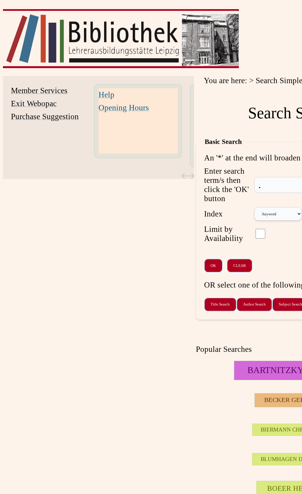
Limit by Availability (223, 234)
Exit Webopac (34, 103)
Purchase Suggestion (45, 116)
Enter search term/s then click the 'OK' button (226, 185)
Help (106, 94)
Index (213, 213)
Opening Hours (124, 107)
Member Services (39, 90)
